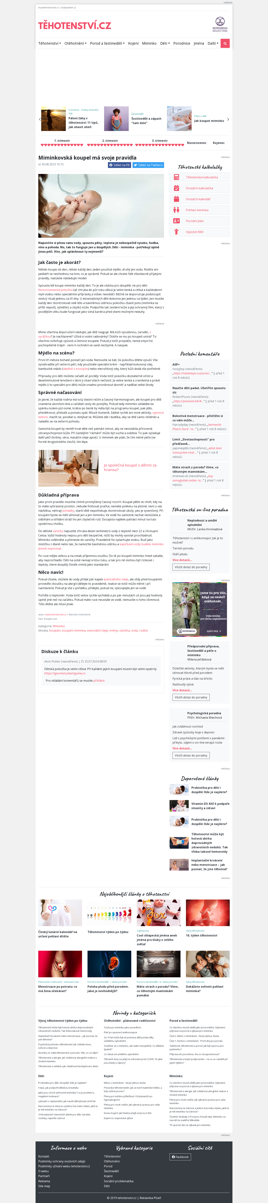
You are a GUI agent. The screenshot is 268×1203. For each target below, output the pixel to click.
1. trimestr (62, 141)
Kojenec (219, 143)
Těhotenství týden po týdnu (108, 932)
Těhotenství (48, 43)
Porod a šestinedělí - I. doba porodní (107, 981)
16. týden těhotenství (201, 935)
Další (212, 43)
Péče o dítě (200, 116)
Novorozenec (196, 143)
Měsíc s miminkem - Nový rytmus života (125, 1082)
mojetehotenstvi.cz (48, 7)
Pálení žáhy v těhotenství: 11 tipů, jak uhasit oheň (83, 122)
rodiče (143, 630)
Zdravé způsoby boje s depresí (193, 732)
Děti (163, 43)
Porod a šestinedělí (106, 43)
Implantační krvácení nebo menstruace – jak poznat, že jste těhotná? (209, 864)
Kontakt (43, 1156)
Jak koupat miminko (209, 121)
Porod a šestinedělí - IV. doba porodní (157, 981)
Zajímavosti (143, 930)
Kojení (133, 43)
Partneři (44, 1176)
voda (134, 630)
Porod (108, 1166)
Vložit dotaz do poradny (191, 567)
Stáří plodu (179, 554)
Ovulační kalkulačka (199, 188)
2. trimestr (110, 141)
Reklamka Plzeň (150, 1198)
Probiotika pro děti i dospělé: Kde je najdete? (62, 1082)
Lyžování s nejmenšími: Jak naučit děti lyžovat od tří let (67, 1101)
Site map (44, 1186)
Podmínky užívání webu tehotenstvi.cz (64, 1166)
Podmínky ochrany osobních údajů (61, 1161)
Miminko (149, 43)
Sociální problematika (118, 1181)
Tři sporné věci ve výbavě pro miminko (190, 1125)
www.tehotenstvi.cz (56, 614)
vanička (124, 630)
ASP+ (176, 365)
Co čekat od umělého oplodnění (121, 1054)
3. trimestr (160, 141)
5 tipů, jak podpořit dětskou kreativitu (58, 1087)
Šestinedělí (137, 113)
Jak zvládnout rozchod (187, 726)
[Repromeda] (220, 24)
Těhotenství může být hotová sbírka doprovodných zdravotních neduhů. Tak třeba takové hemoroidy (209, 843)
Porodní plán (195, 221)
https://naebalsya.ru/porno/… (192, 373)
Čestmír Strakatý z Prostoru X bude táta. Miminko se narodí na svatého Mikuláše (198, 1118)
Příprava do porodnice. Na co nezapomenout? (195, 1054)
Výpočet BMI (194, 232)
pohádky (68, 511)
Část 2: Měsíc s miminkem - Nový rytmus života (194, 1036)
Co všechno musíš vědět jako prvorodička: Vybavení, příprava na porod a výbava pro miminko (198, 1029)
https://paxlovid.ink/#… (188, 401)
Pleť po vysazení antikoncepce (120, 1032)
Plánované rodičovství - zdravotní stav (58, 981)
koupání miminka (74, 630)
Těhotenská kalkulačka (202, 177)
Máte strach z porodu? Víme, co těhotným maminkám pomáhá (158, 991)
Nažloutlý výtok (183, 684)
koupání (55, 630)
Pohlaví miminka (197, 210)
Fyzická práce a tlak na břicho (192, 679)
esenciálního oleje (116, 579)
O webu (43, 1171)
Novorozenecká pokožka (55, 290)
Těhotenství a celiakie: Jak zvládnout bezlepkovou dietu (68, 1066)
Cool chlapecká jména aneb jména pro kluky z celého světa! (157, 939)
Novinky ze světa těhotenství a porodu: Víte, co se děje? (68, 1052)
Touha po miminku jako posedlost (122, 1027)
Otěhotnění (74, 43)
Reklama (44, 1181)
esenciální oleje (97, 630)
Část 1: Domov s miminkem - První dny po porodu (196, 1041)
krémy (113, 630)
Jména (199, 43)
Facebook (182, 1157)
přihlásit (99, 681)
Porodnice (181, 43)
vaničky (58, 531)
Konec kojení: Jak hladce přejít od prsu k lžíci (128, 1113)
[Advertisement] (134, 79)
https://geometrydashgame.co (65, 673)
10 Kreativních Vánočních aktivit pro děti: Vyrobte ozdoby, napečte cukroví (64, 1116)
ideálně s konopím (75, 369)
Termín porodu (182, 548)
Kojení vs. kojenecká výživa (118, 1118)
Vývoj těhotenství (195, 930)
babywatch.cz (68, 7)
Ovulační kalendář (198, 199)
